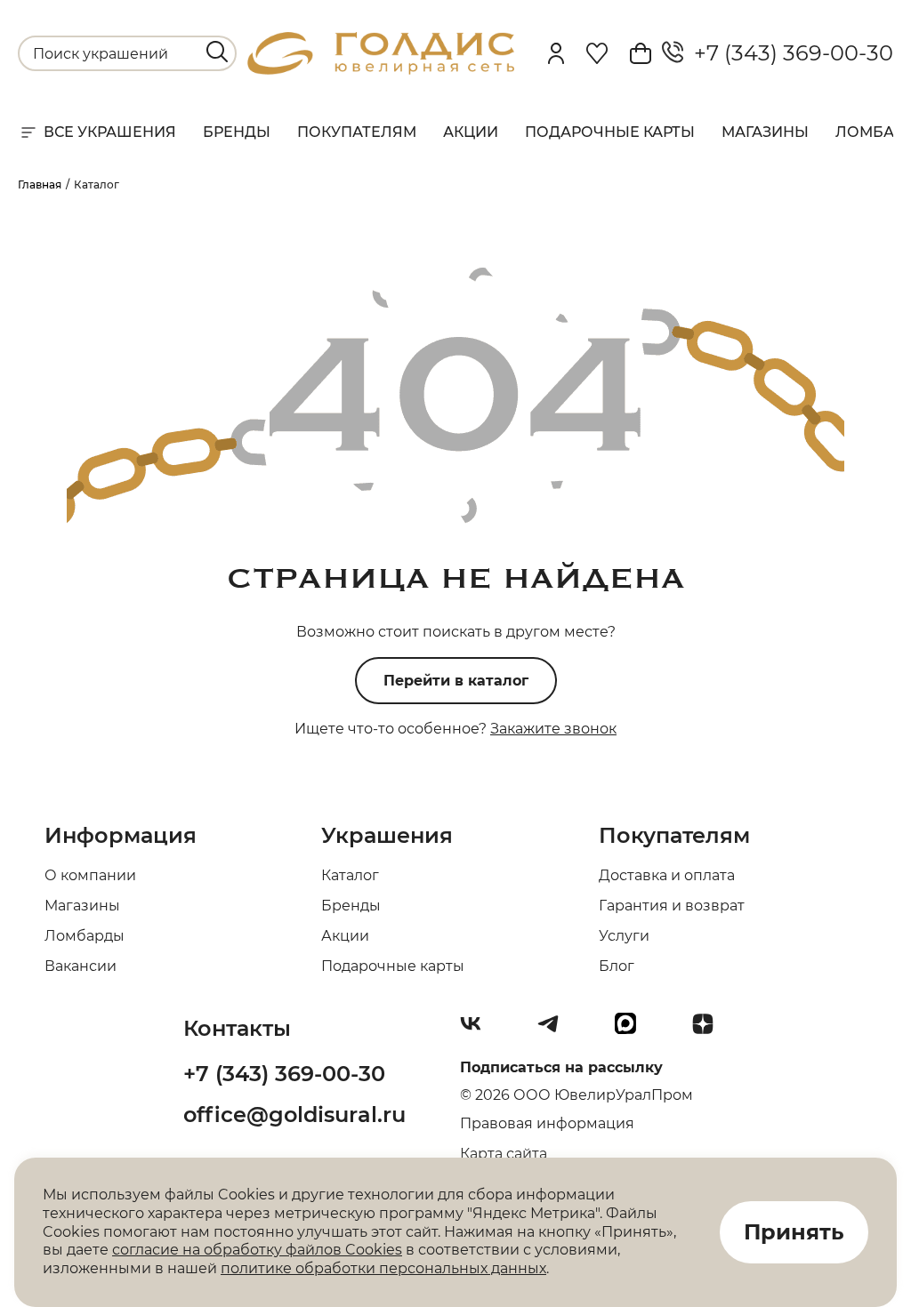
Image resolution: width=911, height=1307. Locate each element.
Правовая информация (547, 1123)
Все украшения (110, 132)
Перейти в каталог (455, 680)
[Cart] (640, 53)
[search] (217, 51)
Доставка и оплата (667, 875)
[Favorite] (597, 53)
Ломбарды (84, 935)
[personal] (556, 53)
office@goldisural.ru (294, 1114)
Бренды (236, 132)
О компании (90, 875)
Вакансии (80, 966)
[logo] (380, 69)
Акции (470, 132)
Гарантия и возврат (672, 905)
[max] (632, 1030)
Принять (794, 1232)
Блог (616, 966)
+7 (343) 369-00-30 (788, 53)
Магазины (765, 132)
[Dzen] (710, 1030)
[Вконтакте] (478, 1030)
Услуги (624, 935)
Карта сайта (503, 1153)
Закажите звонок (553, 728)
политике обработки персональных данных (383, 1268)
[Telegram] (555, 1030)
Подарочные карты (610, 132)
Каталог (350, 875)
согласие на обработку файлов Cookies (257, 1249)
